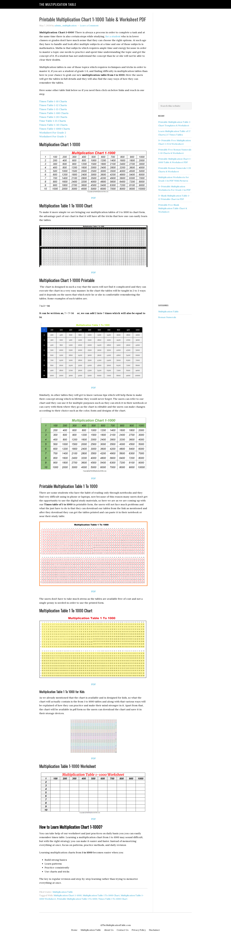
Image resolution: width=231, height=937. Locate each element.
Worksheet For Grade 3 (52, 136)
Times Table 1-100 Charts (53, 113)
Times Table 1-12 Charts (53, 105)
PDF (93, 197)
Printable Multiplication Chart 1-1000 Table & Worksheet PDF (92, 19)
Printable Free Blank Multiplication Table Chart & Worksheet (172, 208)
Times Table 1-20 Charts (53, 117)
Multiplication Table (63, 892)
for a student (112, 36)
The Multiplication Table (57, 4)
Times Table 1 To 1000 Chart (112, 898)
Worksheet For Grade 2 (52, 132)
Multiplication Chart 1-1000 (68, 895)
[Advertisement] (175, 57)
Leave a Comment (89, 25)
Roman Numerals (167, 317)
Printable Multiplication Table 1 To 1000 (77, 898)
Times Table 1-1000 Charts (54, 128)
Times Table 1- (53, 124)
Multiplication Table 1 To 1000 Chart (101, 895)
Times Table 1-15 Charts (53, 109)
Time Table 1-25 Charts (52, 120)
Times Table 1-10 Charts (53, 101)
